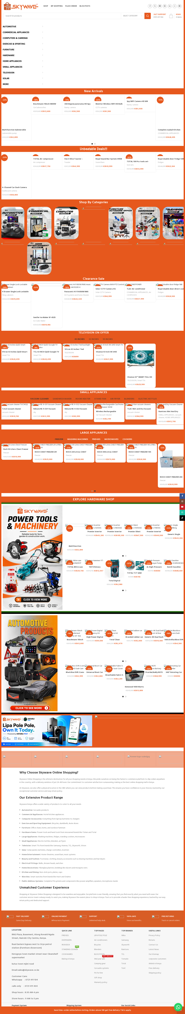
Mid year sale (103, 959)
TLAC (123, 968)
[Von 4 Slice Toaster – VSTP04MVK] (78, 154)
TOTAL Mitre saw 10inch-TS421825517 (75, 568)
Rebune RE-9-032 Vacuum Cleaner (76, 410)
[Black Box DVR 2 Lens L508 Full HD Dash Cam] (75, 667)
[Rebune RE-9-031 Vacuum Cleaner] (46, 404)
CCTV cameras (101, 107)
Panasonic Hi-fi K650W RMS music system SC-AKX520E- (76, 293)
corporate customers (157, 959)
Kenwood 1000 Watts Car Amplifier (134, 688)
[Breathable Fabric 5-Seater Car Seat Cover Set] (114, 669)
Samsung (125, 940)
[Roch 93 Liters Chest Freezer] (15, 445)
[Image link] (12, 223)
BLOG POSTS (99, 954)
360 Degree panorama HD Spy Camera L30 (77, 105)
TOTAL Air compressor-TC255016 (43, 160)
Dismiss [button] (181, 1010)
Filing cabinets (7, 295)
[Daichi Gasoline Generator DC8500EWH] (174, 562)
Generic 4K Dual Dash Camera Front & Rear (154, 638)
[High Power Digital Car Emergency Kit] (95, 632)
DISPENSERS (67, 940)
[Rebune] (77, 759)
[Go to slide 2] (95, 144)
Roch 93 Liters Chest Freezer (14, 449)
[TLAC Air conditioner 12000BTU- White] (140, 284)
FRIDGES (65, 935)
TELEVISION (69, 352)
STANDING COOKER (70, 949)
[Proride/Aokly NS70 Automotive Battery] (154, 667)
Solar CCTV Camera (103, 292)
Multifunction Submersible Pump (14, 131)
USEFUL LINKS (154, 930)
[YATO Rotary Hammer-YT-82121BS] (95, 562)
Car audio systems (101, 968)
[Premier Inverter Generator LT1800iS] (154, 526)
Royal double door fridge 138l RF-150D (171, 160)
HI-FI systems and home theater (76, 295)
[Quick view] (82, 528)
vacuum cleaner (8, 412)
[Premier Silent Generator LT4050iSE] (134, 526)
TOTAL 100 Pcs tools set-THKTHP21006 (138, 163)
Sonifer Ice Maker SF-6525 (44, 317)
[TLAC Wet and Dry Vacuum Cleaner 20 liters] (140, 404)
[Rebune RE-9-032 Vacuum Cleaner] (78, 404)
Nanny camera (70, 107)
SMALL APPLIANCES (166, 415)
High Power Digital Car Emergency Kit (94, 638)
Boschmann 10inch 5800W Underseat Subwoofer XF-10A (46, 105)
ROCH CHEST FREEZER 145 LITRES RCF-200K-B (138, 453)
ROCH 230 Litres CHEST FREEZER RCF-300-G (75, 453)
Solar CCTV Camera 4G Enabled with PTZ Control (107, 290)
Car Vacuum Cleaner (104, 415)
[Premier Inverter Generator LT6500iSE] (114, 526)
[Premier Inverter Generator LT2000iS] (95, 526)
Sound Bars (100, 162)
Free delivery (154, 968)
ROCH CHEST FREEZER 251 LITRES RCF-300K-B (44, 453)
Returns (152, 940)
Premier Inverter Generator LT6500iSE (114, 533)
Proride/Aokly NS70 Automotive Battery (154, 674)
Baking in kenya (68, 959)
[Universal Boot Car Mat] (95, 667)
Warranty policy (100, 982)
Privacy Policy (154, 935)
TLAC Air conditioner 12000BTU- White (136, 290)
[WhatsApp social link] (175, 6)
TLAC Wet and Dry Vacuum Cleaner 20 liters (139, 410)
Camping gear (99, 963)
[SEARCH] (147, 16)
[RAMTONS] (109, 759)
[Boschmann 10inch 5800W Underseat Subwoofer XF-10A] (75, 633)
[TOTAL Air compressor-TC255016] (46, 154)
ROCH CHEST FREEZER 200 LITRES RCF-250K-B (170, 478)
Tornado (124, 959)
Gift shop (98, 977)
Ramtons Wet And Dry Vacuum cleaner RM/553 (169, 413)
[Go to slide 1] (92, 144)
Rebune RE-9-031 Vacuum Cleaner (44, 410)
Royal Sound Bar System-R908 (109, 159)
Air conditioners (100, 940)
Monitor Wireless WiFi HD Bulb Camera (109, 105)
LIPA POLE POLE (100, 935)
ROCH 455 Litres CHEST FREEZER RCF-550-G (106, 453)
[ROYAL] (46, 759)
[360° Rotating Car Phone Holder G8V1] (174, 667)
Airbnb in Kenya (155, 963)
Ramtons (125, 949)
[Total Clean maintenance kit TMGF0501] (114, 633)
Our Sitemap (154, 954)
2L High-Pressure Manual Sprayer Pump (154, 568)
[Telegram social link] (179, 6)
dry (34, 412)
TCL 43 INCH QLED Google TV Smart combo (46, 353)
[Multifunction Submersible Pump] (75, 534)
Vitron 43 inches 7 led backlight (74, 351)
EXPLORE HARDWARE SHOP (93, 499)
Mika (123, 935)
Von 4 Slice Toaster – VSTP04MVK (73, 160)
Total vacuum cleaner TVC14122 (11, 410)
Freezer (5, 452)
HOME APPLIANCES (172, 417)
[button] (178, 1007)
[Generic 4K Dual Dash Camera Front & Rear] (154, 632)
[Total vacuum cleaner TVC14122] (15, 404)
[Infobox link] (160, 16)
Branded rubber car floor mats (134, 638)
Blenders (97, 949)
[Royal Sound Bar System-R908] (109, 154)
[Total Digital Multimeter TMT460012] (114, 568)
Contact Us (153, 944)
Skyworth (125, 944)
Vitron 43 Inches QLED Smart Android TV (14, 353)
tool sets (130, 165)
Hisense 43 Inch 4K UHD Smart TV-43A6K (106, 353)
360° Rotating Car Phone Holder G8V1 (173, 674)
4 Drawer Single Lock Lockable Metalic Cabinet (15, 293)
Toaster (67, 162)
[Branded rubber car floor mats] (134, 632)
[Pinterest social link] (165, 6)
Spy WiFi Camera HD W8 (137, 101)
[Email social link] (160, 6)
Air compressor (39, 162)
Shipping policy (155, 973)
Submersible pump (9, 133)
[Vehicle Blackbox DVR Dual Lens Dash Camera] (174, 633)
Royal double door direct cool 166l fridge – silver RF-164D (171, 290)
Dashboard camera (9, 190)
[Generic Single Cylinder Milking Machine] (174, 528)
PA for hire (98, 973)
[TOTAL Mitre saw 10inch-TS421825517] (75, 562)
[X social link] (155, 6)
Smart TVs (6, 355)
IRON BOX (66, 944)
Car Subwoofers (39, 107)
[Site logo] (21, 6)
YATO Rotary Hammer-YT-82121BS (95, 568)
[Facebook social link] (150, 6)
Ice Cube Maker (39, 320)
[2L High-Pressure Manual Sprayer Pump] (154, 562)
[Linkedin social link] (170, 6)
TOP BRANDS (127, 930)
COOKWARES (67, 954)
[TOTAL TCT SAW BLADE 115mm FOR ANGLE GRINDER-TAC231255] (134, 565)
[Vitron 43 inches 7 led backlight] (78, 345)
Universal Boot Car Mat (94, 674)
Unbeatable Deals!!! (93, 149)
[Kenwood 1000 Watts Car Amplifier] (134, 674)
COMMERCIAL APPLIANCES (168, 133)
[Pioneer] (140, 759)
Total (123, 963)
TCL (122, 954)
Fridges (161, 162)
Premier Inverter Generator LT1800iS (154, 533)
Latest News (154, 949)
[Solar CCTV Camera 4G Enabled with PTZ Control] (109, 284)
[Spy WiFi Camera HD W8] (140, 97)
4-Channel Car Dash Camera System (14, 189)
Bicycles (97, 944)
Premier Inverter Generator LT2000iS (95, 533)
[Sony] (15, 759)
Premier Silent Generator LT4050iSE (134, 533)
